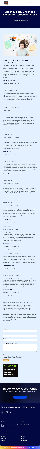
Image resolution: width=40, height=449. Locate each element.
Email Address (5, 334)
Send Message (5, 360)
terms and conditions (18, 357)
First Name (5, 329)
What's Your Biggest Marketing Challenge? (10, 343)
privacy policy (11, 357)
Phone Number (5, 338)
